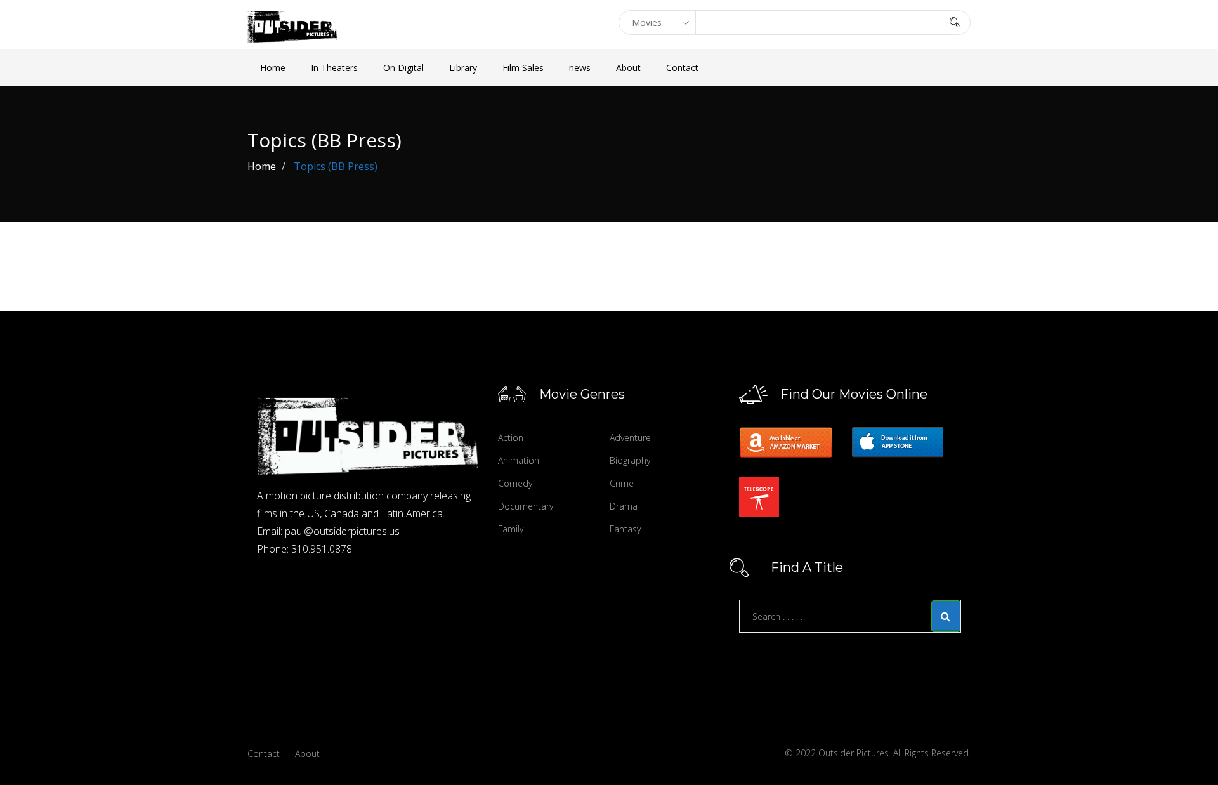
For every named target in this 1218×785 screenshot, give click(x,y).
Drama (624, 506)
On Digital (403, 68)
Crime (622, 483)
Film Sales (523, 68)
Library (463, 68)
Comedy (515, 483)
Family (510, 529)
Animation (518, 460)
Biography (630, 460)
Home (272, 68)
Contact (682, 68)
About (628, 68)
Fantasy (625, 529)
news (580, 68)
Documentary (525, 506)
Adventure (630, 438)
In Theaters (334, 68)
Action (510, 438)
